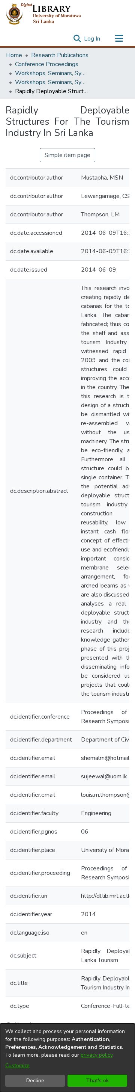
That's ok (97, 1080)
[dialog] (67, 1058)
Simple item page (67, 155)
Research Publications (59, 55)
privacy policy (96, 1055)
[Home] (50, 14)
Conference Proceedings (46, 64)
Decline (35, 1080)
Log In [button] (92, 39)
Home (14, 55)
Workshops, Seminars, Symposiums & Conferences (52, 73)
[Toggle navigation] (118, 39)
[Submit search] (77, 38)
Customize (17, 1065)
